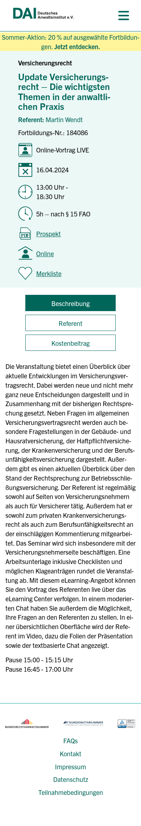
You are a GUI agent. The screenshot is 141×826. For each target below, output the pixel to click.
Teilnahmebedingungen (70, 792)
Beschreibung (70, 303)
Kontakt (70, 753)
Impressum (70, 766)
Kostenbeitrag (70, 343)
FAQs (70, 740)
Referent (70, 323)
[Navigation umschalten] (123, 15)
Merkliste (48, 273)
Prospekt (48, 233)
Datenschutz (70, 779)
